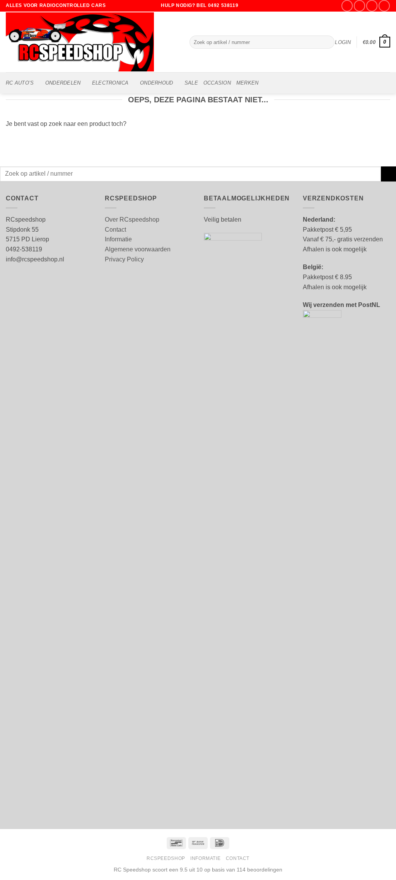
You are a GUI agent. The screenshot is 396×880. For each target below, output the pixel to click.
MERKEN (247, 83)
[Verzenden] (327, 42)
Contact (115, 229)
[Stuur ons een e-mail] (371, 5)
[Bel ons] (384, 5)
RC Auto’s (20, 83)
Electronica (110, 83)
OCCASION (217, 83)
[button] (343, 42)
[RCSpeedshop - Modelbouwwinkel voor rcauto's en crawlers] (92, 42)
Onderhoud (156, 83)
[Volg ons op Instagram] (359, 5)
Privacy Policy (124, 259)
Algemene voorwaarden (138, 249)
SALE (191, 83)
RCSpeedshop (166, 858)
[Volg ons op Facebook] (347, 5)
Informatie (118, 239)
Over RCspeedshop (132, 219)
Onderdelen (63, 83)
